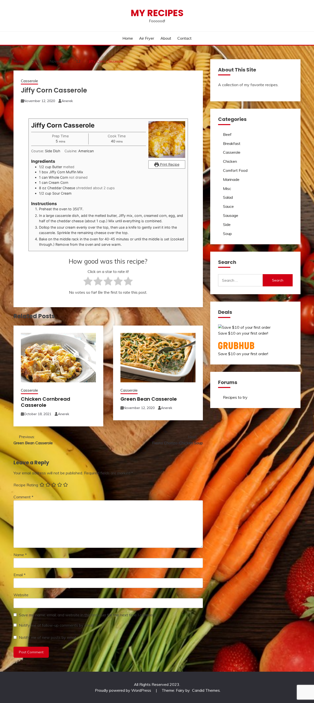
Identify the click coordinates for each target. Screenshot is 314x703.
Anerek (67, 101)
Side (227, 224)
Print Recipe (169, 164)
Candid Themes (206, 690)
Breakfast (231, 143)
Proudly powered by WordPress (123, 690)
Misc (227, 188)
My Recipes (157, 13)
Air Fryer (146, 38)
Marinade (231, 179)
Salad (228, 197)
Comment (23, 496)
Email (19, 574)
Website (20, 594)
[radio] (87, 282)
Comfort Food (235, 170)
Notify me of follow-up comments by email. (56, 625)
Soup (227, 233)
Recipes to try (235, 397)
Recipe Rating (25, 484)
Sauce (228, 206)
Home (127, 38)
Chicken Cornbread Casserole (45, 402)
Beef (227, 134)
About (165, 38)
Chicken (230, 161)
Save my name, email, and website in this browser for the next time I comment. (88, 614)
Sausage (230, 215)
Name (20, 554)
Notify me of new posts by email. (48, 637)
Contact (184, 38)
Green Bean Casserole (148, 399)
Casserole (29, 81)
